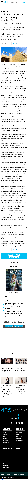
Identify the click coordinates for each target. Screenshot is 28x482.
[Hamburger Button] (2, 2)
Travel (17, 454)
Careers (5, 438)
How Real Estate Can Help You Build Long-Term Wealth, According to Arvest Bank (15, 315)
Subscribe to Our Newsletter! (14, 256)
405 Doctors (6, 452)
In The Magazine (7, 366)
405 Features (21, 366)
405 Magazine (7, 474)
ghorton (4, 39)
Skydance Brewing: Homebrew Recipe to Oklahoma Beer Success (7, 371)
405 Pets (5, 461)
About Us (5, 432)
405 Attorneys (6, 456)
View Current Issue (14, 266)
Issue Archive (19, 432)
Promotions (18, 452)
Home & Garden (19, 440)
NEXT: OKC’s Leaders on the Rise (21, 369)
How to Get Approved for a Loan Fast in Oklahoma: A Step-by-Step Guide (14, 310)
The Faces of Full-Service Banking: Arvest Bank (13, 307)
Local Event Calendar (20, 456)
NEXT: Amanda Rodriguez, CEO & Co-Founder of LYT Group (21, 390)
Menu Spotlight (6, 467)
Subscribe (23, 2)
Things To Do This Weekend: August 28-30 (15, 300)
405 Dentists (6, 454)
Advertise (5, 434)
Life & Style (18, 438)
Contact (5, 436)
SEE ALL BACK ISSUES (13, 292)
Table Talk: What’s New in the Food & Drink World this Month (14, 304)
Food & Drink (19, 436)
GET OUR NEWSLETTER (14, 262)
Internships (5, 440)
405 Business (4, 12)
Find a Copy (18, 458)
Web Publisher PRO (22, 474)
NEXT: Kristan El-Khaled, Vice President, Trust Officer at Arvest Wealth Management (7, 392)
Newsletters (14, 418)
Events (17, 434)
